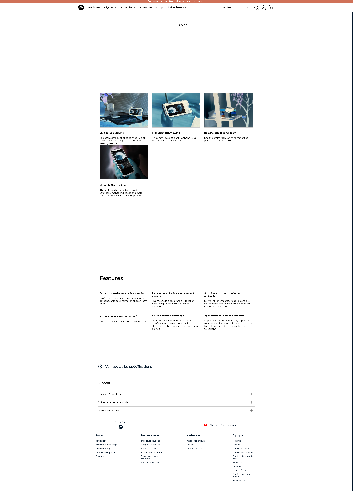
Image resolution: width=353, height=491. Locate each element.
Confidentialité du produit (241, 475)
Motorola (237, 441)
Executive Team (240, 480)
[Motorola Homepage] (81, 9)
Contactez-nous (194, 448)
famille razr (101, 441)
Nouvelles (237, 462)
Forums (190, 444)
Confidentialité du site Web (243, 457)
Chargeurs (100, 456)
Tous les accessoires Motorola (150, 457)
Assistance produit (196, 441)
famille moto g (103, 448)
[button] (101, 7)
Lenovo (236, 444)
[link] (271, 8)
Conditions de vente (242, 448)
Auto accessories (149, 448)
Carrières (237, 466)
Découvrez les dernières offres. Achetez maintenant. (176, 1)
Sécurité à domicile (150, 462)
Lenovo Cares (239, 470)
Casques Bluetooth (150, 444)
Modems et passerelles (152, 452)
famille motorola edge (106, 444)
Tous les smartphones (106, 452)
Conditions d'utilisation (243, 452)
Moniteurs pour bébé (151, 441)
